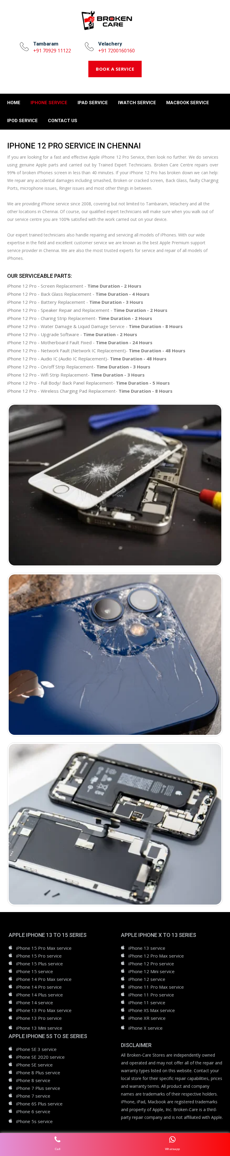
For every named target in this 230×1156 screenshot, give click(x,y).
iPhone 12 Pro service (151, 964)
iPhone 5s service (34, 1121)
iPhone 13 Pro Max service (44, 1010)
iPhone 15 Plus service (39, 964)
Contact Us (62, 120)
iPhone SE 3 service (36, 1049)
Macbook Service (187, 102)
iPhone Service (49, 102)
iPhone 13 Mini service (39, 1028)
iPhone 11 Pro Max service (156, 987)
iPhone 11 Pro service (151, 995)
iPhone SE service (34, 1065)
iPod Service (22, 120)
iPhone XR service (147, 1018)
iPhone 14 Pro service (39, 987)
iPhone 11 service (146, 1002)
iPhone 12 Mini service (151, 971)
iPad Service (93, 102)
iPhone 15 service (34, 971)
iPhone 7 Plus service (38, 1088)
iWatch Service (137, 102)
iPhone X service (145, 1028)
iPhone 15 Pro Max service (44, 948)
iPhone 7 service (33, 1096)
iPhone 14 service (34, 1002)
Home (13, 102)
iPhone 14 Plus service (39, 995)
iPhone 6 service (33, 1111)
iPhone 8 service (33, 1080)
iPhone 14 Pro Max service (44, 979)
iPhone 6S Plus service (39, 1104)
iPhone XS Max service (151, 1010)
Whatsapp (172, 1149)
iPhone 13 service (146, 948)
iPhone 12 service (146, 979)
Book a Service (115, 69)
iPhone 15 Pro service (39, 956)
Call (57, 1149)
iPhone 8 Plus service (38, 1072)
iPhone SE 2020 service (40, 1057)
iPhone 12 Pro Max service (156, 956)
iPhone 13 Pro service (39, 1018)
